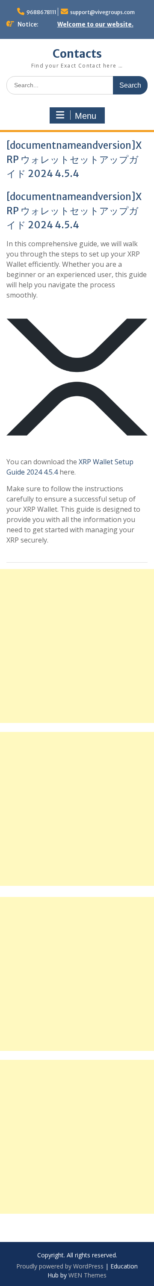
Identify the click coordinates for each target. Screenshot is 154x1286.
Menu (85, 116)
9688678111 (41, 12)
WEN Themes (87, 1275)
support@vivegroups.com (102, 12)
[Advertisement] (77, 646)
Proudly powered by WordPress (60, 1266)
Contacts (77, 54)
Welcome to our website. (95, 24)
